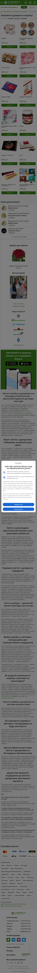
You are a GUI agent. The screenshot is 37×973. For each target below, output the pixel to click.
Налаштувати (18, 509)
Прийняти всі (18, 504)
